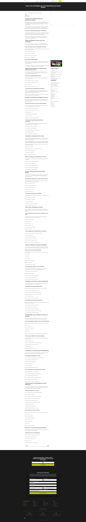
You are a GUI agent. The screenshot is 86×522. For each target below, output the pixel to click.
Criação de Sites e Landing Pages (55, 86)
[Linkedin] (60, 515)
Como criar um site (53, 70)
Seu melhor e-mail (31, 486)
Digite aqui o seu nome (32, 478)
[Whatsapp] (57, 515)
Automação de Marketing (54, 85)
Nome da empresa (45, 478)
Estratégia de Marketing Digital (54, 91)
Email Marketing (53, 90)
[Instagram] (55, 515)
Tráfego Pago (52, 102)
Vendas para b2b (53, 106)
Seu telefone (44, 486)
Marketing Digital (27, 16)
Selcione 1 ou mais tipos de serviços (33, 481)
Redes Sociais (52, 97)
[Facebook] (53, 515)
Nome (32, 461)
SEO (51, 100)
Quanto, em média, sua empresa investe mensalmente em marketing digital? (38, 489)
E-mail (44, 461)
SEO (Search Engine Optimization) (55, 101)
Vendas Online (52, 105)
